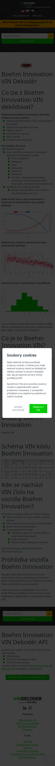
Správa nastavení (18, 408)
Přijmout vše (38, 408)
